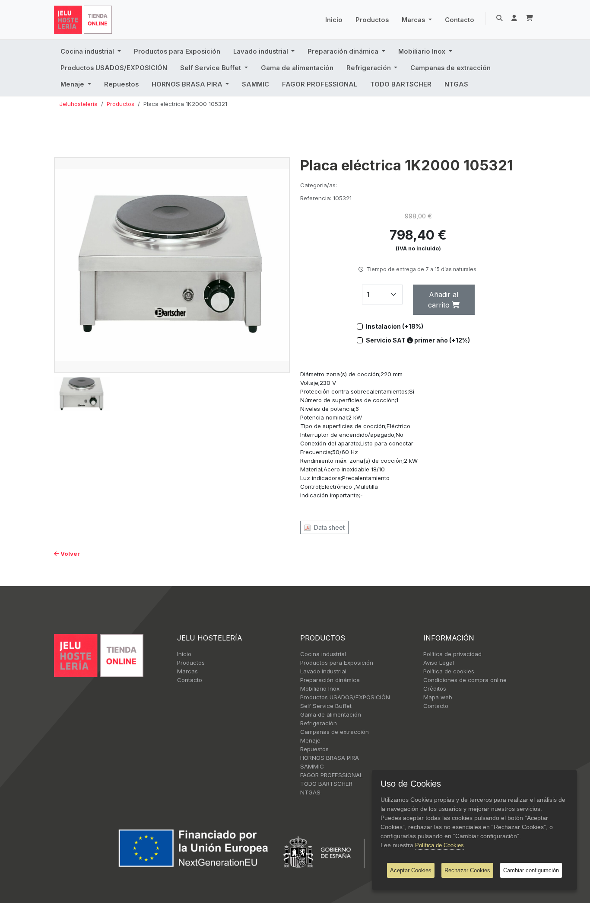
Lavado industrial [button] (261, 51)
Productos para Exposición (177, 51)
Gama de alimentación (297, 68)
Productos (372, 20)
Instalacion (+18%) (394, 326)
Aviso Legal (438, 662)
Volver (69, 553)
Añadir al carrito (443, 299)
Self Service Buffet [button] (211, 68)
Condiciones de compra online (465, 679)
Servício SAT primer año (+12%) (418, 340)
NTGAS (456, 84)
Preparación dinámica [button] (344, 51)
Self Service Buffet (326, 705)
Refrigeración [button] (369, 68)
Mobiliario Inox (319, 688)
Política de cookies (448, 671)
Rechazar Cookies (467, 870)
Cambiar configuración (531, 870)
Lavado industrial (323, 671)
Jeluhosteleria (78, 103)
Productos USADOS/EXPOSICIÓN (113, 68)
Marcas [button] (414, 20)
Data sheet (328, 527)
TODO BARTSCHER (400, 84)
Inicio (334, 20)
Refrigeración (318, 723)
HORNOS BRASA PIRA (329, 757)
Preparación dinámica (330, 679)
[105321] (171, 264)
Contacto (459, 20)
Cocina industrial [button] (88, 51)
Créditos (434, 688)
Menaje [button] (73, 84)
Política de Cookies (439, 845)
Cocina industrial (323, 653)
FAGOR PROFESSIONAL (319, 84)
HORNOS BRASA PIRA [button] (188, 84)
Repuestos (121, 84)
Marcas (187, 671)
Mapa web (437, 697)
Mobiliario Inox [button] (422, 51)
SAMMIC (255, 84)
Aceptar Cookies (410, 870)
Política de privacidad (452, 653)
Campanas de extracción (450, 68)
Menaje (310, 740)
